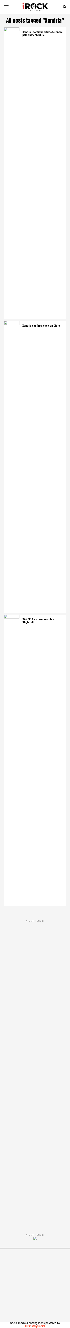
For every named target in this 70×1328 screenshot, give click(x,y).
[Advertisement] (35, 1072)
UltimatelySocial (35, 1326)
